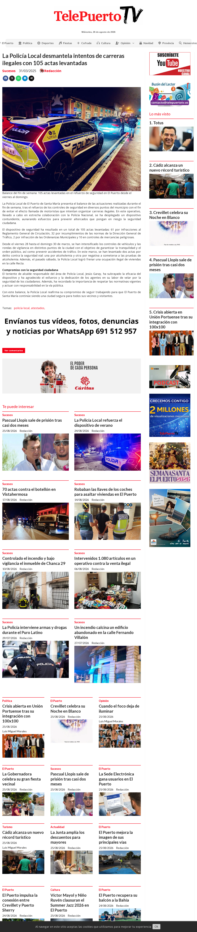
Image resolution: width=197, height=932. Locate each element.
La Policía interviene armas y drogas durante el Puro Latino (34, 630)
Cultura (105, 43)
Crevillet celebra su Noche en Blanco (67, 708)
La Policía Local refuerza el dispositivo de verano (98, 423)
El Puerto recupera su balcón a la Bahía (118, 898)
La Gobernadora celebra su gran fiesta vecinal (21, 778)
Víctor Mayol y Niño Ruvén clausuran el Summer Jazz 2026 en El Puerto (69, 902)
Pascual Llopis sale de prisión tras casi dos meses (69, 778)
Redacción (52, 71)
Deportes (48, 43)
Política (27, 43)
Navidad (148, 43)
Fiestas (67, 43)
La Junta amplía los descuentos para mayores (67, 837)
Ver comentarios (13, 350)
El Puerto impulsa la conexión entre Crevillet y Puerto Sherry (20, 902)
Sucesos (9, 71)
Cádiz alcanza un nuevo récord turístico (23, 835)
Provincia (168, 43)
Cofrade (86, 43)
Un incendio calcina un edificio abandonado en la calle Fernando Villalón (104, 632)
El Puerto (56, 700)
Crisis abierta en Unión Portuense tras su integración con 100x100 (22, 713)
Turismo (7, 827)
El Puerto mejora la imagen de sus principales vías (116, 837)
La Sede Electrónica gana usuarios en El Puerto (116, 778)
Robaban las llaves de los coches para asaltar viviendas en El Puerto (105, 492)
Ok (156, 926)
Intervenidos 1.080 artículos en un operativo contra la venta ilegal (105, 561)
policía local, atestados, (29, 308)
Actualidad (57, 827)
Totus (158, 122)
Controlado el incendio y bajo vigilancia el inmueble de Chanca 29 (33, 561)
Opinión (125, 43)
